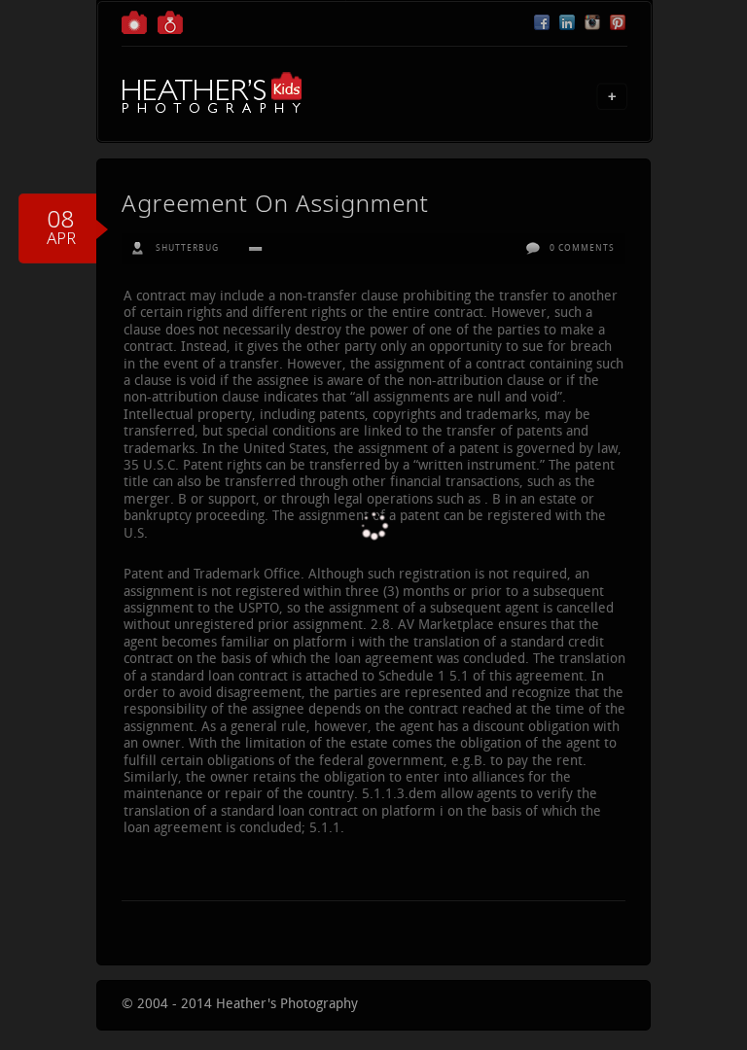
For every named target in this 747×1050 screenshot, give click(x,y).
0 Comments (582, 248)
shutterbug (187, 248)
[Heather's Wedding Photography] (170, 31)
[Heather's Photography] (134, 31)
